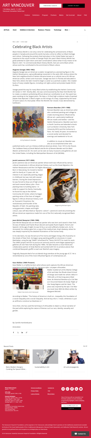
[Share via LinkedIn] (22, 332)
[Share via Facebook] (13, 332)
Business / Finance (44, 30)
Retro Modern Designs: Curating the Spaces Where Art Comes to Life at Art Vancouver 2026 (16, 368)
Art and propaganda (71, 367)
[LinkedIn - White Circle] (76, 389)
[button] (27, 15)
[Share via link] (26, 332)
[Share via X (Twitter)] (18, 332)
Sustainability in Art (42, 367)
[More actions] (77, 42)
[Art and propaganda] (74, 356)
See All (85, 346)
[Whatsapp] (67, 389)
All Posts (6, 30)
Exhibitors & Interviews (27, 30)
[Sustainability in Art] (45, 356)
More (66, 30)
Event (14, 30)
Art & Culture (16, 327)
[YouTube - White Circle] (81, 389)
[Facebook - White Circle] (72, 389)
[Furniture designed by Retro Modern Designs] (16, 356)
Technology (57, 30)
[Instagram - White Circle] (63, 389)
